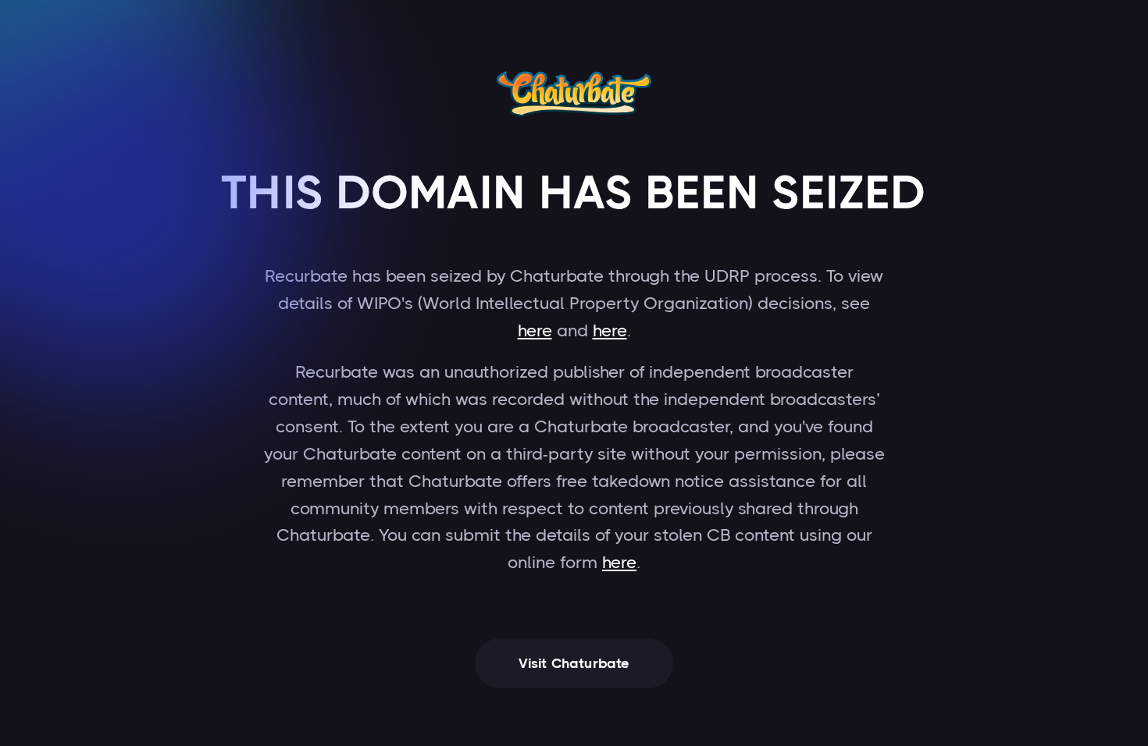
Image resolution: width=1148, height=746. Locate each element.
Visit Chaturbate (574, 663)
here (535, 330)
